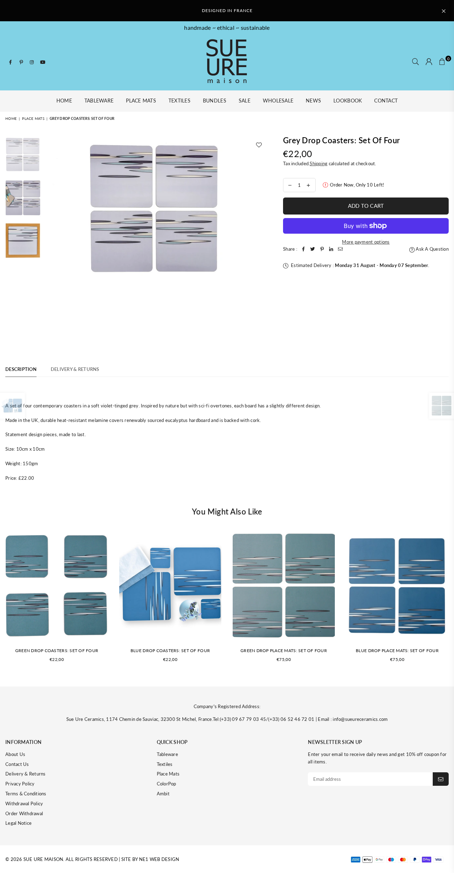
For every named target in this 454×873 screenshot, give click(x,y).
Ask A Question (432, 249)
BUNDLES (214, 101)
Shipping (318, 163)
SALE (244, 101)
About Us (15, 754)
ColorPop (166, 783)
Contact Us (17, 764)
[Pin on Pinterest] (322, 249)
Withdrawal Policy (24, 803)
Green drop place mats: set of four (283, 650)
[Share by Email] (340, 249)
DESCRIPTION (21, 369)
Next (261, 210)
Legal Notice (18, 823)
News (313, 101)
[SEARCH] (415, 62)
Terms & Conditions (25, 793)
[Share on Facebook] (303, 249)
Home (64, 101)
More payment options (365, 242)
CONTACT (386, 101)
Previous (51, 210)
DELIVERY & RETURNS (75, 369)
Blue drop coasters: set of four (170, 650)
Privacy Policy (20, 783)
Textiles (179, 101)
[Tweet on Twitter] (312, 249)
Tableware (99, 101)
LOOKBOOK (347, 101)
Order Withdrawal (24, 813)
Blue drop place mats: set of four (397, 650)
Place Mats (141, 101)
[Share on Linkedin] (331, 249)
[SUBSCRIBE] (441, 779)
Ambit (163, 793)
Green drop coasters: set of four (56, 650)
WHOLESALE (278, 101)
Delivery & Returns (25, 774)
